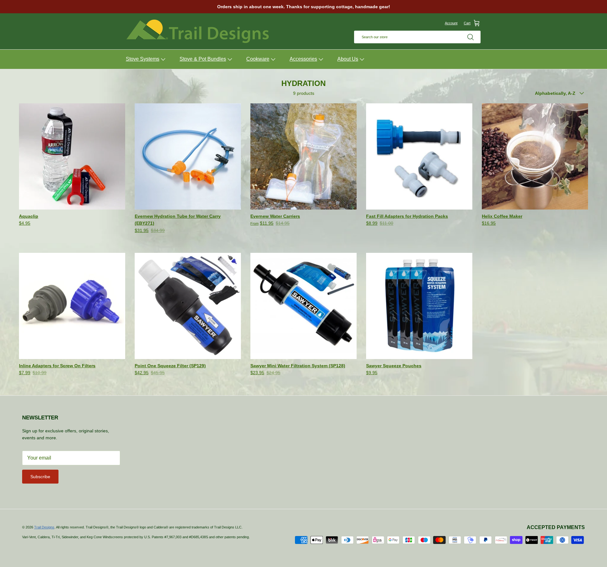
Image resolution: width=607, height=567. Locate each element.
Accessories (303, 59)
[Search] (470, 37)
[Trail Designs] (197, 31)
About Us (347, 59)
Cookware (257, 59)
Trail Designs (44, 527)
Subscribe (40, 476)
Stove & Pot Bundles (203, 59)
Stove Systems (142, 59)
